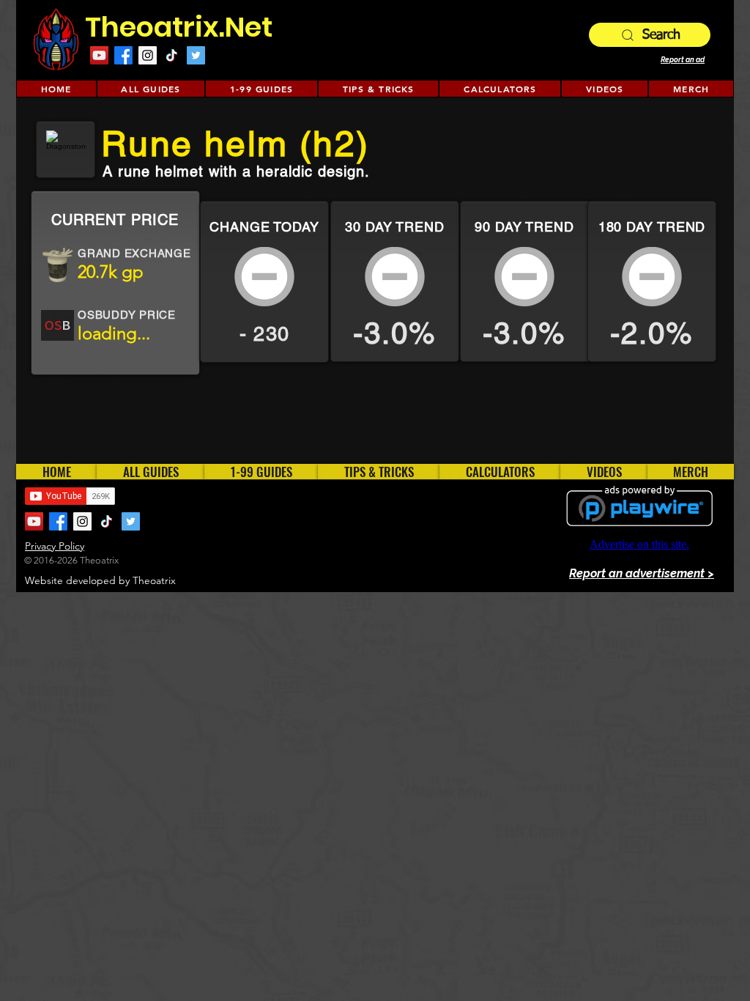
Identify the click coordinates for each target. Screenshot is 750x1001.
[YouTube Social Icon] (99, 55)
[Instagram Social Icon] (147, 55)
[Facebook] (123, 55)
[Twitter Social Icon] (196, 55)
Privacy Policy (54, 546)
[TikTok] (172, 55)
